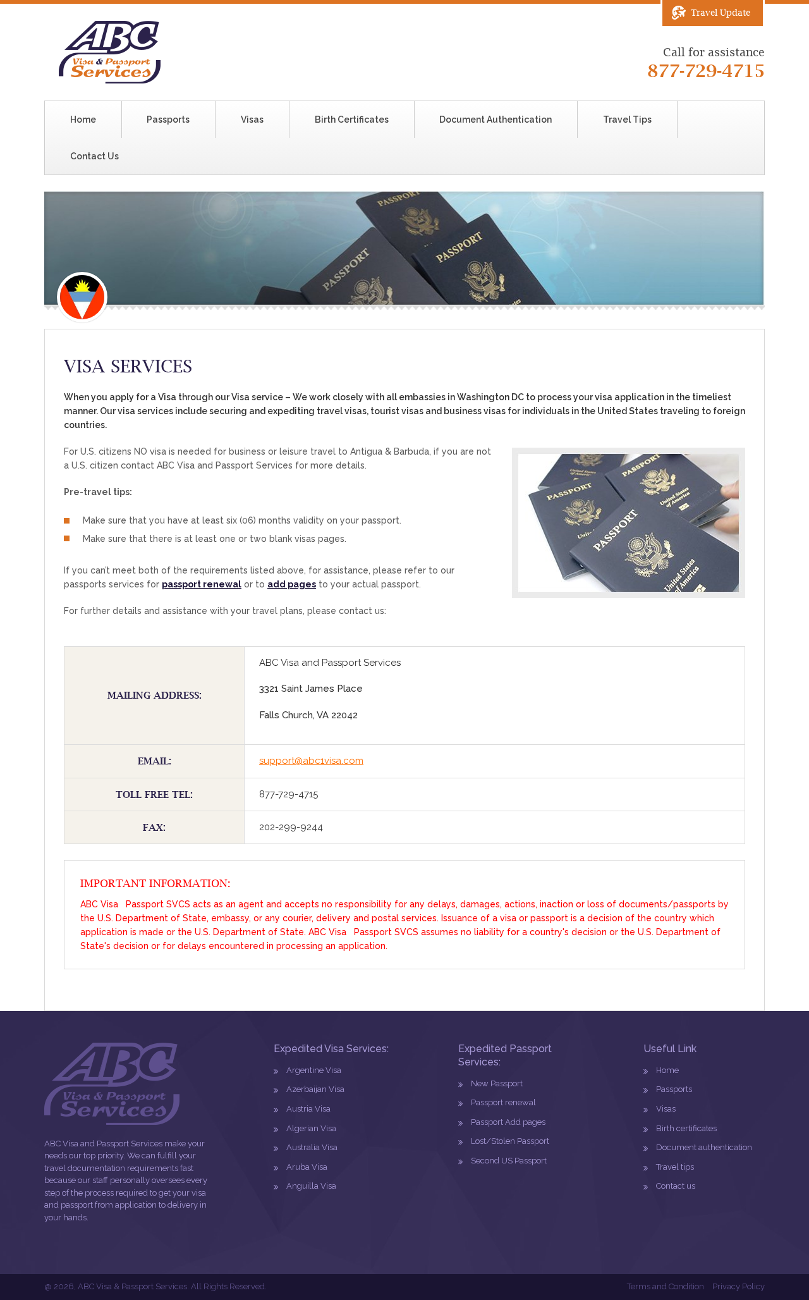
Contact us (675, 1186)
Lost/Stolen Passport (510, 1141)
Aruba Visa (306, 1167)
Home (83, 119)
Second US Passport (509, 1160)
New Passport (497, 1083)
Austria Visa (308, 1108)
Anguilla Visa (311, 1186)
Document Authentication (495, 119)
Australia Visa (312, 1147)
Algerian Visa (311, 1128)
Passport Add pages (508, 1122)
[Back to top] (772, 1263)
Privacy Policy (738, 1286)
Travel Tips (627, 119)
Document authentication (704, 1147)
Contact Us (94, 156)
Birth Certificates (352, 119)
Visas (252, 119)
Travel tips (675, 1167)
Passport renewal (503, 1102)
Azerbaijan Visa (315, 1089)
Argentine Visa (313, 1070)
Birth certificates (686, 1128)
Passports (168, 119)
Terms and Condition (665, 1286)
